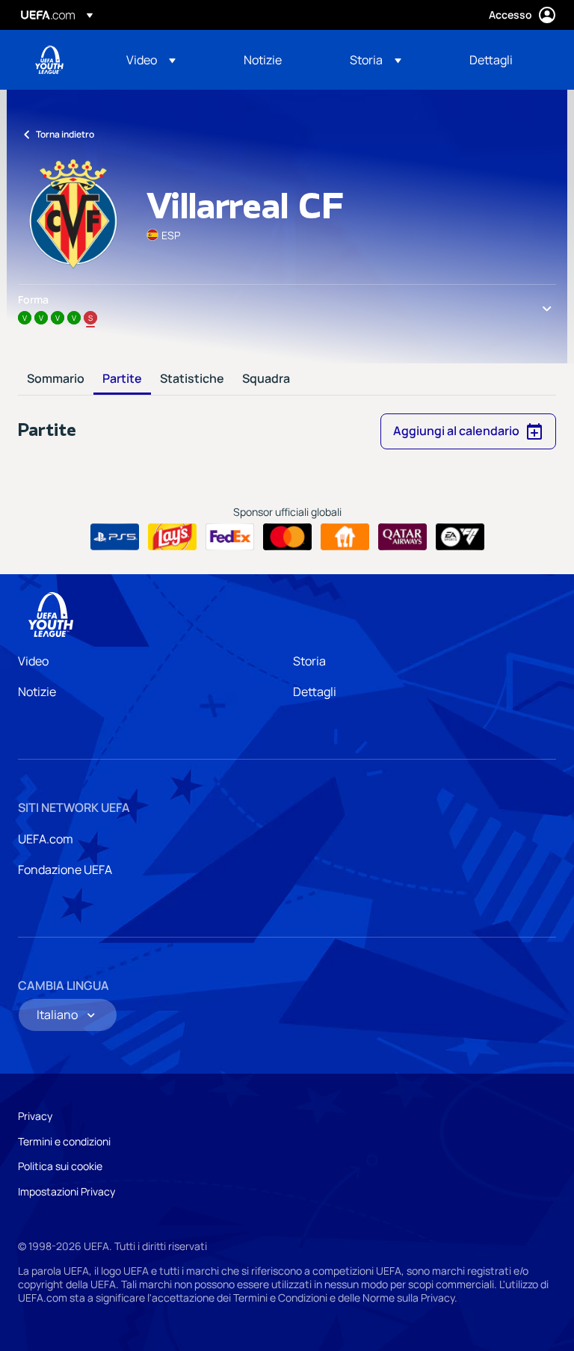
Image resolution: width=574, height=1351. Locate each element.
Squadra (266, 379)
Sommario (55, 379)
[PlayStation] (114, 536)
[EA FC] (460, 536)
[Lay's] (172, 536)
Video (33, 661)
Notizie (37, 691)
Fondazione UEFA (65, 869)
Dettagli (314, 691)
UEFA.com (45, 839)
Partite (122, 379)
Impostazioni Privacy (66, 1191)
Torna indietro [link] (65, 134)
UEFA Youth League (49, 60)
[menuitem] (166, 60)
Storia (309, 661)
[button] (151, 60)
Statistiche (192, 379)
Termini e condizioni (64, 1141)
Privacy (35, 1116)
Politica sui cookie (60, 1166)
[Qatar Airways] (402, 536)
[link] (262, 60)
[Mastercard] (287, 536)
